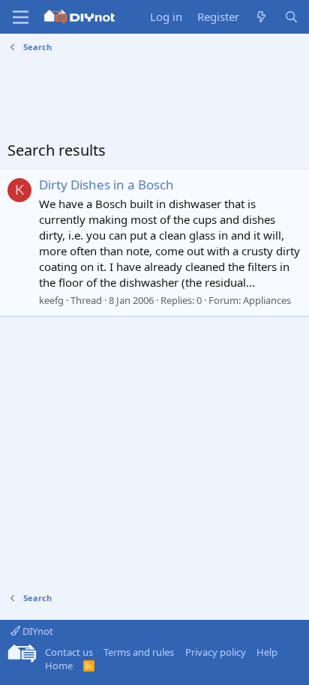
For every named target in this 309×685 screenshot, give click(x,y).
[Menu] (20, 17)
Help (267, 652)
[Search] (291, 17)
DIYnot (36, 631)
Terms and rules (139, 652)
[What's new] (261, 17)
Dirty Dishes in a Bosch (106, 184)
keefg (51, 300)
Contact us (69, 652)
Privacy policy (215, 652)
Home (59, 665)
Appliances (267, 300)
